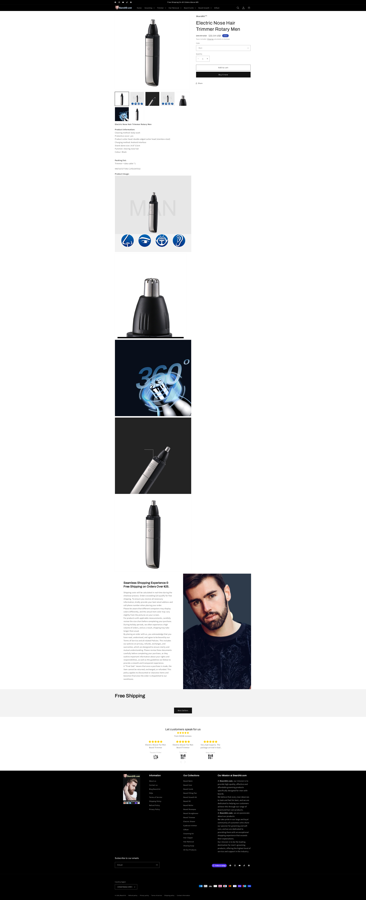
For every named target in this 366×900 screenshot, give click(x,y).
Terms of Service (155, 797)
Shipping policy (169, 895)
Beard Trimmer (189, 817)
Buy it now (223, 74)
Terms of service (156, 895)
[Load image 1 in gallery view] (122, 99)
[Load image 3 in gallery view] (152, 99)
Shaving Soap (188, 846)
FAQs (151, 793)
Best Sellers (183, 710)
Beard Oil (187, 801)
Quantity (199, 54)
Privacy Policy (154, 809)
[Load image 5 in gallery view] (183, 99)
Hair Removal (188, 841)
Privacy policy (144, 895)
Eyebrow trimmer (190, 825)
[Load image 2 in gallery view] (137, 99)
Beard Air (123, 895)
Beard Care (187, 785)
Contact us (153, 785)
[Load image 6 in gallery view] (122, 114)
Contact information (183, 895)
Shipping (210, 39)
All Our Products (189, 850)
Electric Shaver (189, 821)
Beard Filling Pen (190, 793)
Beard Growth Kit (190, 797)
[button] (149, 7)
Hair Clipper (188, 837)
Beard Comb (188, 789)
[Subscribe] (156, 865)
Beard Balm (188, 781)
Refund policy (132, 895)
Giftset (186, 829)
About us (152, 781)
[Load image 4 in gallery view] (168, 99)
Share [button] (200, 83)
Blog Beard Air (155, 789)
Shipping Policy (155, 801)
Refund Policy (154, 805)
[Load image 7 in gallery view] (137, 114)
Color (198, 43)
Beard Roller (188, 805)
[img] (183, 732)
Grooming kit (188, 833)
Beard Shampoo (189, 809)
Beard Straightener (190, 813)
